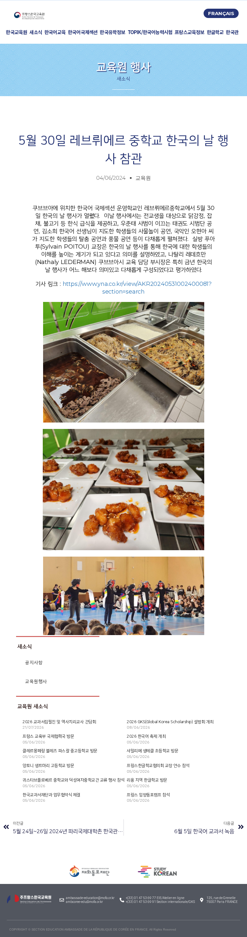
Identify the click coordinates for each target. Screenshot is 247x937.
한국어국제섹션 (82, 32)
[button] (221, 13)
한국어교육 (55, 32)
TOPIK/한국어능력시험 (150, 32)
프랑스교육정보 (189, 32)
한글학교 (215, 32)
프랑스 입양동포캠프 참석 (148, 795)
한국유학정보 (112, 32)
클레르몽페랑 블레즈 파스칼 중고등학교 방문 (60, 751)
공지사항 (33, 662)
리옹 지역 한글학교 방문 (147, 780)
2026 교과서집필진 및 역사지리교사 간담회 (59, 722)
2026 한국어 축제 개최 (146, 736)
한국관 (232, 32)
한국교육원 (16, 32)
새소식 (35, 32)
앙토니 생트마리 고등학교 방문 (48, 765)
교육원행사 (36, 681)
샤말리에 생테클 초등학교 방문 (152, 751)
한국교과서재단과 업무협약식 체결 (51, 795)
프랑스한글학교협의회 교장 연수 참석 (158, 765)
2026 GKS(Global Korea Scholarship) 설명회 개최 (170, 722)
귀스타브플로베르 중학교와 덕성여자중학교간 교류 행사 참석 (73, 780)
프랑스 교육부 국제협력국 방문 (48, 736)
